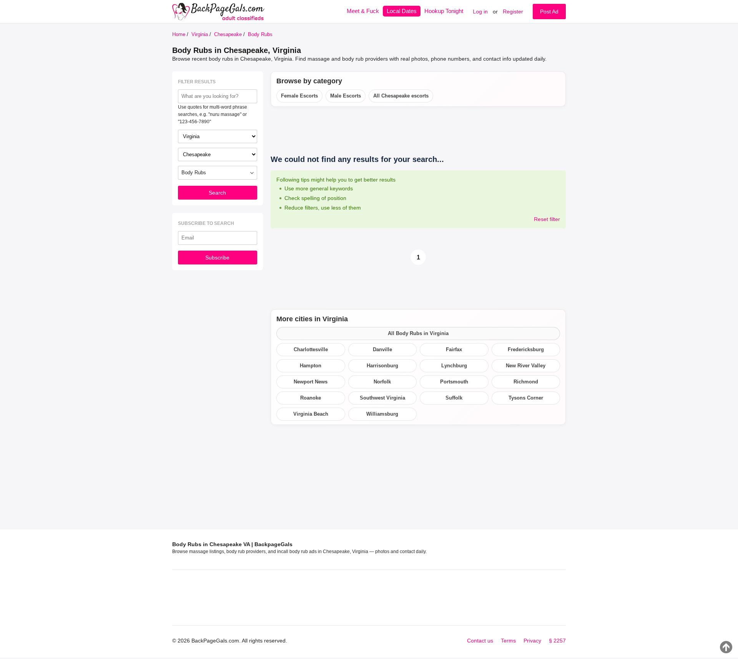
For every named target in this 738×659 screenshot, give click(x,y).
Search (217, 193)
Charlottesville (311, 349)
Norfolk (382, 382)
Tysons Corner (526, 398)
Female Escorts (299, 96)
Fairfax (454, 349)
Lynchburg (454, 365)
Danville (382, 349)
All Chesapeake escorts (401, 96)
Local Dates (402, 11)
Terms (508, 641)
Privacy (532, 641)
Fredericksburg (526, 349)
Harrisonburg (382, 365)
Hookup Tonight (443, 11)
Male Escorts (345, 96)
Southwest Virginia (382, 398)
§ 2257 (557, 641)
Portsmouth (454, 382)
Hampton (310, 365)
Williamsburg (382, 414)
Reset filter (547, 219)
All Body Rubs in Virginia (418, 333)
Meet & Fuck (363, 11)
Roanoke (310, 398)
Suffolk (453, 398)
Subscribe (217, 257)
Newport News (310, 382)
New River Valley (525, 365)
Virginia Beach (310, 414)
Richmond (526, 382)
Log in (480, 11)
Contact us (480, 641)
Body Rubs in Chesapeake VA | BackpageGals (232, 544)
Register (513, 11)
